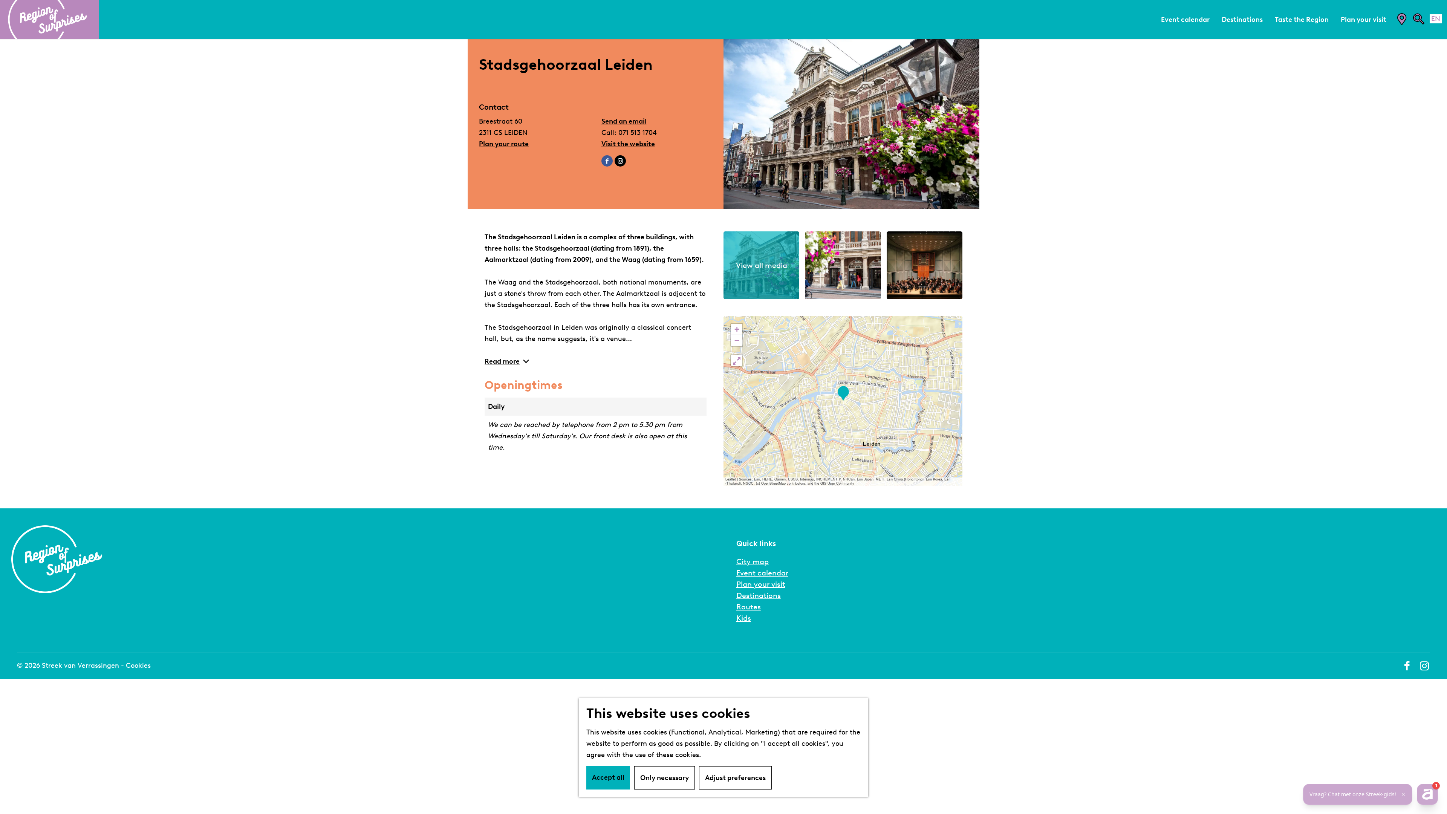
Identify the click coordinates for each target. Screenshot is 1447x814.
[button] (843, 393)
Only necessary (664, 778)
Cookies (138, 665)
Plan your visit (760, 584)
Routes (748, 606)
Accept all (608, 777)
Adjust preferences (735, 778)
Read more (502, 361)
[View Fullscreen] (736, 360)
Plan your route (504, 144)
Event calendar (762, 572)
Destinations (758, 595)
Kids (743, 618)
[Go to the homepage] (49, 19)
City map (752, 561)
